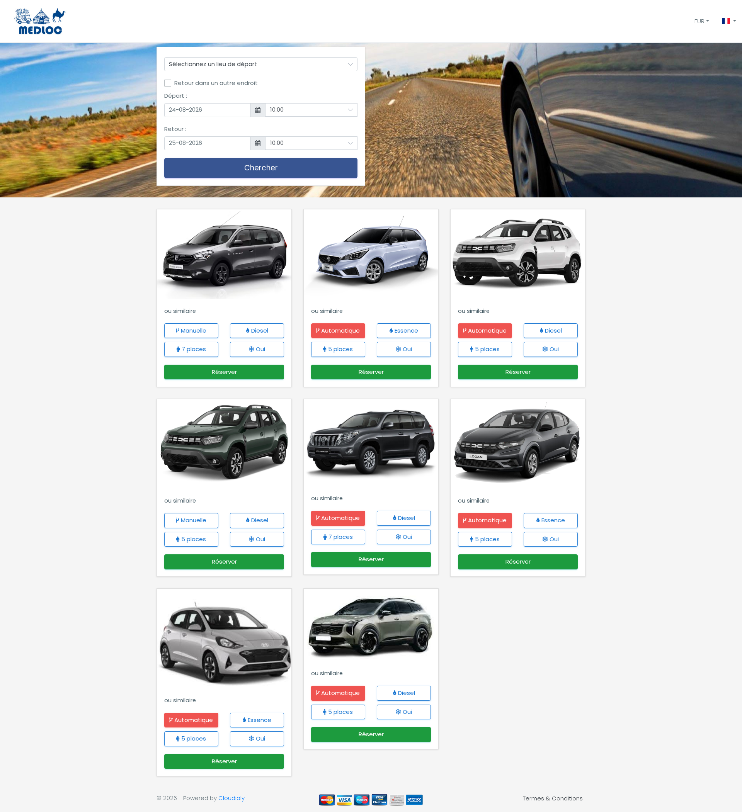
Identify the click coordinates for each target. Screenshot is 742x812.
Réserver (224, 372)
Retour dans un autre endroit (216, 83)
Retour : (175, 129)
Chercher (261, 168)
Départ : (175, 96)
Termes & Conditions (553, 798)
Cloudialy (231, 798)
